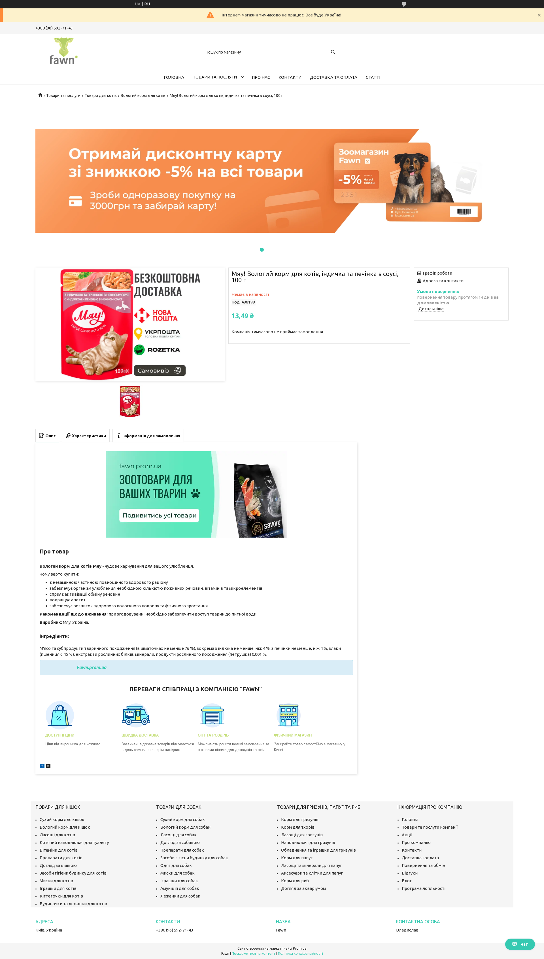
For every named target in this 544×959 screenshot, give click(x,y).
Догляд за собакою (180, 842)
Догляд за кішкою (58, 865)
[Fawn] (63, 49)
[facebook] (42, 766)
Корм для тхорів (297, 827)
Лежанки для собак (180, 896)
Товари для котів (101, 95)
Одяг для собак (176, 865)
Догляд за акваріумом (303, 888)
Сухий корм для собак (182, 819)
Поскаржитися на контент (253, 953)
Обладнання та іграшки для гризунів (318, 850)
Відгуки (410, 873)
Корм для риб (295, 880)
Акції (407, 834)
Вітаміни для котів (59, 850)
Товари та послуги (215, 77)
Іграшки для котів (58, 888)
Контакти (290, 77)
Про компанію (416, 842)
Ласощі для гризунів (302, 834)
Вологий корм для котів (143, 95)
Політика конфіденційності (300, 953)
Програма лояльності (423, 888)
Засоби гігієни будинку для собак (194, 857)
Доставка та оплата (333, 77)
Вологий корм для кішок (65, 827)
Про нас (261, 77)
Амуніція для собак (179, 888)
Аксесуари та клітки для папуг (312, 873)
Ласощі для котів (57, 834)
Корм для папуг (297, 857)
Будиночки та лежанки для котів (73, 903)
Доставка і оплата (420, 857)
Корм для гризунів (299, 819)
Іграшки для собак (179, 880)
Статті (373, 77)
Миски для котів (56, 880)
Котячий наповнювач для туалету (74, 842)
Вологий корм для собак (185, 827)
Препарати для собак (182, 850)
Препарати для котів (61, 857)
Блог (407, 880)
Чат (524, 944)
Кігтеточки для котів (61, 896)
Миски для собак (177, 873)
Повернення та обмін (423, 865)
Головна (174, 77)
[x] (48, 766)
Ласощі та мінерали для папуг (311, 865)
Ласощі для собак (178, 834)
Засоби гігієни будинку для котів (73, 873)
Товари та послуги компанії (430, 827)
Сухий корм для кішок (62, 819)
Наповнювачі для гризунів (308, 842)
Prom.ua (300, 948)
